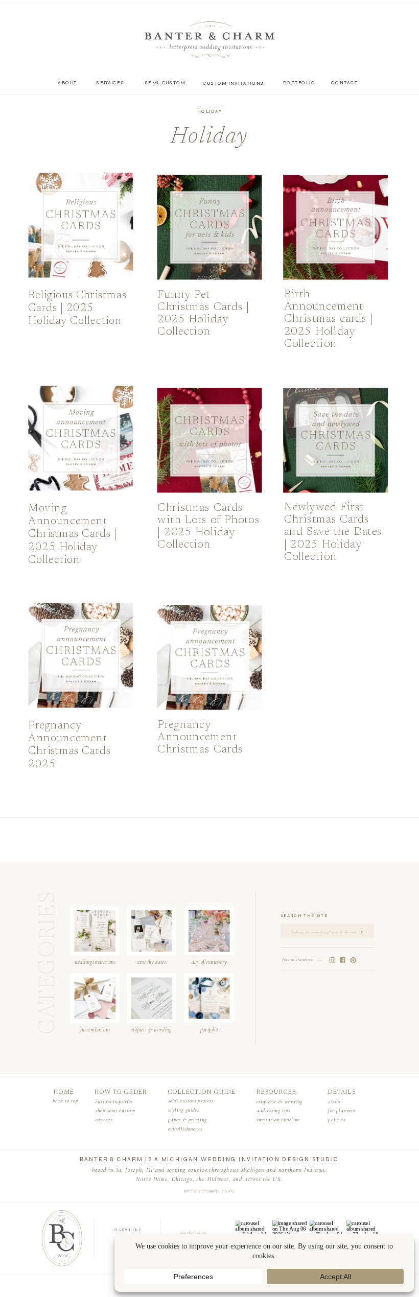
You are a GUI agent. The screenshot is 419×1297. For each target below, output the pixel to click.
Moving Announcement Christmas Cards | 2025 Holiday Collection (72, 534)
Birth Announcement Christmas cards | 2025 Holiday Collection (329, 319)
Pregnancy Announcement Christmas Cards (200, 737)
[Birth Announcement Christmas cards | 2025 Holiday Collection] (335, 227)
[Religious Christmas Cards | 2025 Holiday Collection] (80, 225)
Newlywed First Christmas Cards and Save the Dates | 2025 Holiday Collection (333, 532)
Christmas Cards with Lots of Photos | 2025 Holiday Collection (208, 527)
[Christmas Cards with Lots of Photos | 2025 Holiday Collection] (209, 440)
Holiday (209, 111)
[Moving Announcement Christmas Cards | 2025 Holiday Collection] (80, 438)
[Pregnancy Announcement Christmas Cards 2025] (80, 655)
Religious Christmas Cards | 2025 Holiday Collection (77, 308)
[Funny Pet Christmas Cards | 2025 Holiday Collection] (209, 227)
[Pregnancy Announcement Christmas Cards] (209, 657)
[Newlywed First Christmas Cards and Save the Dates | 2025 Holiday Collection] (335, 440)
